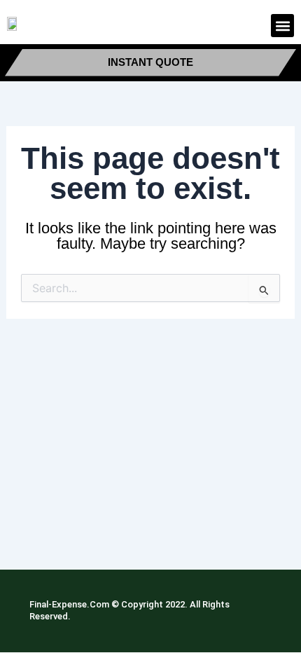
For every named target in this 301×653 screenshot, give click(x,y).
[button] (282, 25)
